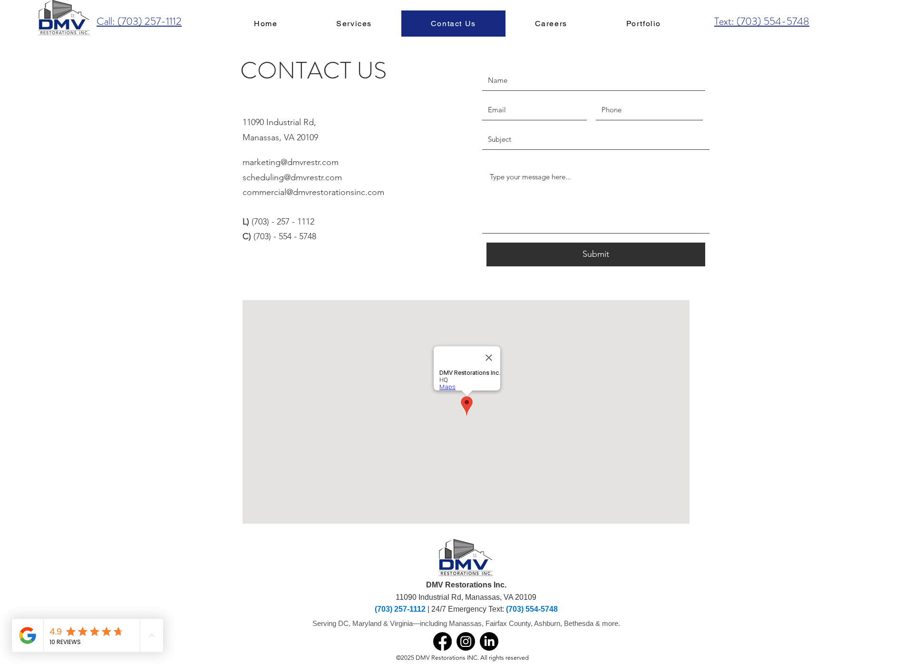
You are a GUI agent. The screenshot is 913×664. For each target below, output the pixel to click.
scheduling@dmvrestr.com (292, 177)
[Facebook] (442, 641)
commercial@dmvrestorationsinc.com (313, 192)
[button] (354, 23)
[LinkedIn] (489, 641)
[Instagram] (465, 641)
